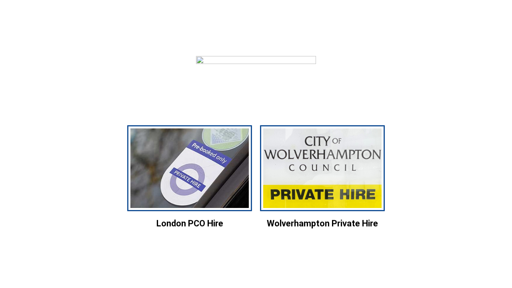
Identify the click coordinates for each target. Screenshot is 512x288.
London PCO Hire (189, 223)
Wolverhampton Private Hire (322, 223)
